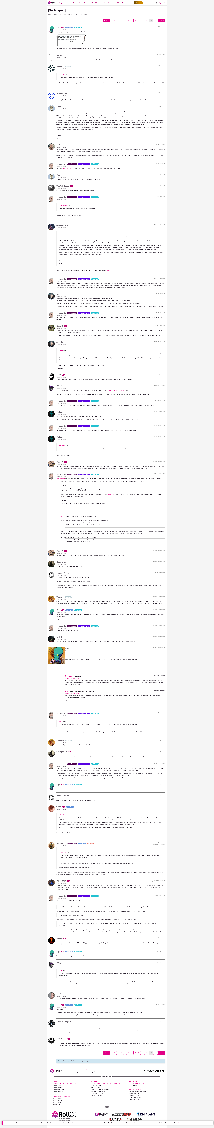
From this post (60, 479)
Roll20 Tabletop (57, 1085)
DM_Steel (60, 385)
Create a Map (133, 1085)
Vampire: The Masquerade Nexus (100, 1089)
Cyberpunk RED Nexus (97, 1095)
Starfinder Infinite (134, 1095)
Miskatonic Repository (135, 1097)
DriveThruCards (57, 1102)
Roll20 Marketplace (58, 1089)
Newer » (161, 20)
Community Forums (53, 14)
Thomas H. (61, 993)
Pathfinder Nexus (96, 1085)
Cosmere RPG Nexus (97, 1093)
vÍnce (59, 806)
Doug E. (60, 326)
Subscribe (139, 3)
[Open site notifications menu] (156, 3)
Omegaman (61, 751)
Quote (64, 30)
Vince (60, 849)
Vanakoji (60, 66)
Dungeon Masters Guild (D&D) (137, 1091)
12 (151, 20)
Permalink (59, 30)
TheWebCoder (62, 186)
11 (147, 20)
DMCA (94, 1070)
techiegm (60, 144)
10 (142, 20)
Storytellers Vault (134, 1099)
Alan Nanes (61, 1038)
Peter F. (60, 462)
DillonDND (61, 880)
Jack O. (59, 294)
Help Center (105, 1070)
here (179, 1122)
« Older (106, 20)
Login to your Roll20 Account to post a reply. (76, 1061)
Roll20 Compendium (59, 1091)
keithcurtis (61, 163)
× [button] (202, 1123)
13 (155, 20)
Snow (58, 106)
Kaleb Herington (63, 1021)
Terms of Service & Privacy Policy (84, 1070)
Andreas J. (61, 843)
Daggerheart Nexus (96, 1087)
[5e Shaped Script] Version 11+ (115, 390)
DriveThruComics (58, 1098)
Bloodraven (61, 562)
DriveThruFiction (57, 1100)
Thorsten (60, 597)
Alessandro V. (62, 225)
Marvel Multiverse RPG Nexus (99, 1091)
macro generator (66, 168)
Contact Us (99, 1070)
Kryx (58, 27)
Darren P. (60, 55)
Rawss (59, 938)
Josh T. (59, 637)
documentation (111, 494)
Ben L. (62, 516)
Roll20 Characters (58, 1087)
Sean (58, 374)
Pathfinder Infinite (134, 1093)
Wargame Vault (57, 1104)
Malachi (59, 412)
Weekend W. (61, 93)
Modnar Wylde (62, 573)
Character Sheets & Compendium (69, 14)
